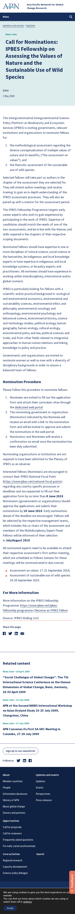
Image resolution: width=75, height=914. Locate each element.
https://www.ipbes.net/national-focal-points (32, 481)
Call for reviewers (12, 833)
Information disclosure (15, 793)
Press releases (44, 800)
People (6, 787)
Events (39, 787)
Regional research (12, 860)
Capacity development (15, 866)
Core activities (11, 854)
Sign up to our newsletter (20, 751)
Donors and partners (14, 812)
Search (40, 854)
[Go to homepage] (11, 6)
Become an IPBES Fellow (51, 610)
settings (27, 901)
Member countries (13, 781)
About (6, 775)
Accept (10, 908)
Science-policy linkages (15, 873)
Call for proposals (12, 827)
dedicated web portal (29, 407)
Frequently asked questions (18, 839)
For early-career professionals (19, 846)
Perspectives (43, 793)
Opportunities (11, 820)
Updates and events (13, 25)
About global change (14, 806)
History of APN (11, 800)
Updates (30, 25)
